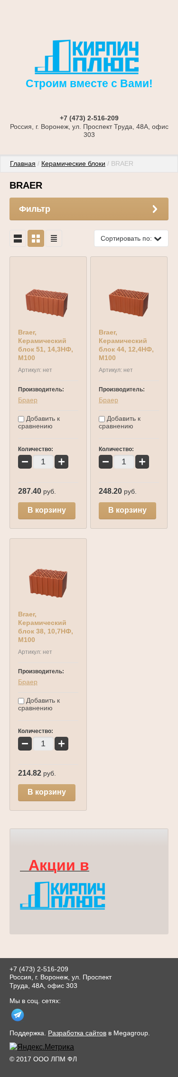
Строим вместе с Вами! (89, 83)
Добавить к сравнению (39, 422)
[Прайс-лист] (54, 238)
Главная (23, 163)
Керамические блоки (73, 163)
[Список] (17, 238)
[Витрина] (36, 238)
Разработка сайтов (77, 1033)
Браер (27, 400)
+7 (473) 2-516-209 (89, 118)
